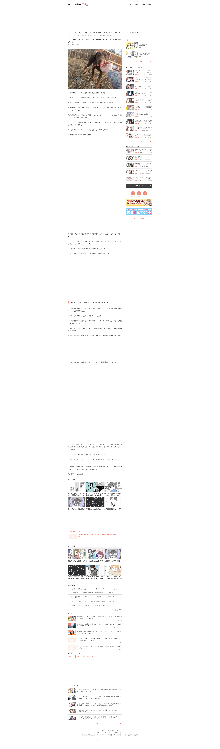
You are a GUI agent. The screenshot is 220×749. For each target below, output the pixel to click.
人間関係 (105, 33)
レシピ (126, 1)
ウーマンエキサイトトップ (134, 4)
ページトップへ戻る (139, 218)
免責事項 (129, 735)
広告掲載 (135, 735)
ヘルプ (121, 732)
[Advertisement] (110, 19)
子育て (119, 1)
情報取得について (121, 735)
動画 (70, 656)
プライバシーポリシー (100, 735)
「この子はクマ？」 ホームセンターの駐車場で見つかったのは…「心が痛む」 (92, 592)
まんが (135, 1)
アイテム (98, 33)
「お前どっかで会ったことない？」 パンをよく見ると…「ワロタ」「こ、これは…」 (94, 589)
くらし (123, 1)
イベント (111, 33)
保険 (86, 33)
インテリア (92, 33)
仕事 (79, 33)
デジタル (139, 33)
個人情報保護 (111, 735)
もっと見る (95, 723)
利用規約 (90, 735)
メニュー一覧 (148, 1)
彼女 (88, 656)
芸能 (116, 33)
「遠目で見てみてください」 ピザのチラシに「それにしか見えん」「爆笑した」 (93, 601)
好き (93, 656)
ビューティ (131, 1)
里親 (84, 656)
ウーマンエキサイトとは (103, 732)
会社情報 (84, 735)
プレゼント (143, 1)
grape (77, 44)
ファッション (122, 33)
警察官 (79, 656)
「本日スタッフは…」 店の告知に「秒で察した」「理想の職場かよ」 (90, 605)
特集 (127, 40)
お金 (82, 33)
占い (139, 1)
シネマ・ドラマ (131, 33)
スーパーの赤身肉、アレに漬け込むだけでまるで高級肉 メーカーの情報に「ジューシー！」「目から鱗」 (96, 597)
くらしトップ (72, 33)
